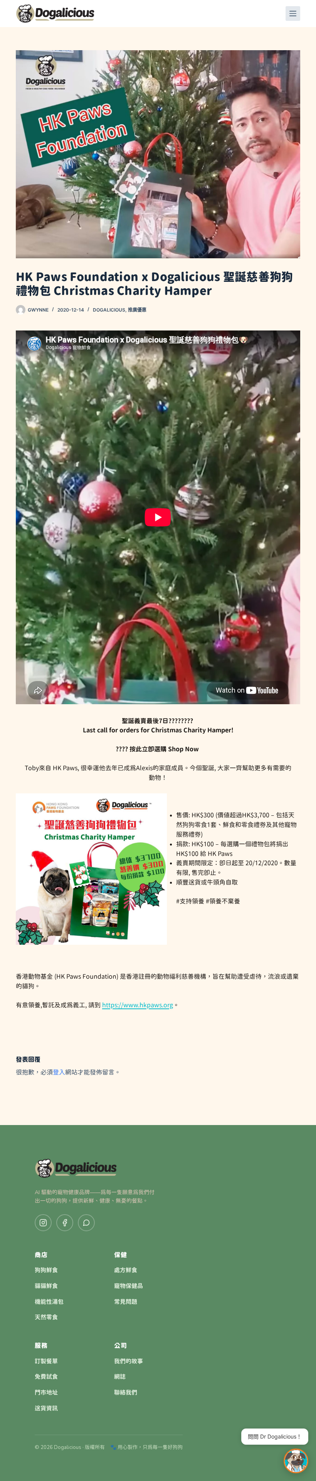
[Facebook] (64, 1222)
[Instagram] (43, 1222)
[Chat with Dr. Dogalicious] (296, 1461)
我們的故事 (128, 1361)
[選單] (293, 13)
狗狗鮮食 (46, 1270)
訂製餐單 (46, 1361)
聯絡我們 (125, 1392)
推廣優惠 (137, 310)
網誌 (120, 1377)
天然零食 (46, 1317)
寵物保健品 (128, 1286)
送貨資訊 (46, 1408)
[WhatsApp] (86, 1222)
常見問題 (125, 1302)
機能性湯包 (49, 1302)
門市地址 (46, 1392)
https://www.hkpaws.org (137, 1005)
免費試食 (46, 1377)
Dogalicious (109, 310)
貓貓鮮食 (46, 1286)
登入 (59, 1072)
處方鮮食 (125, 1270)
